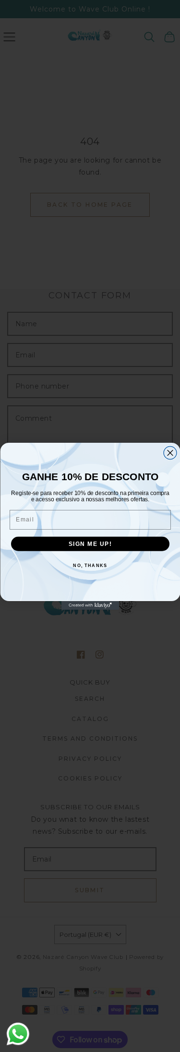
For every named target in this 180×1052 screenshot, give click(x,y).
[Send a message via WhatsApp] (18, 1034)
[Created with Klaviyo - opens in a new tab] (90, 605)
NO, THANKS (90, 565)
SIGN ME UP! (90, 544)
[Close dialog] (170, 452)
